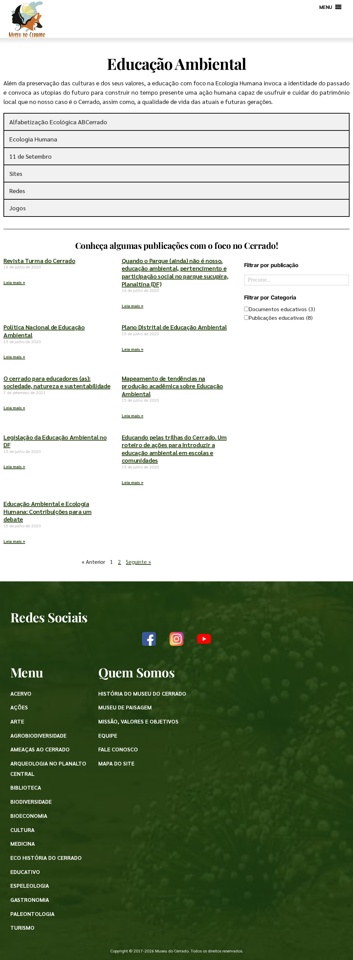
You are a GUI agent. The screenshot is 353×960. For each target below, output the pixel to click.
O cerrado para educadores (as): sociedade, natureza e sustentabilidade (56, 382)
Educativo (25, 871)
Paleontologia (32, 913)
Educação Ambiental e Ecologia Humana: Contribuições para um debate (47, 511)
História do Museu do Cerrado (142, 693)
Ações (19, 707)
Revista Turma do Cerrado (39, 260)
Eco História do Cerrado (46, 857)
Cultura (22, 829)
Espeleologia (29, 885)
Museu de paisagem (125, 707)
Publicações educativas (281, 317)
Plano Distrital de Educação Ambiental (174, 327)
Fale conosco (118, 749)
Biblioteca (25, 787)
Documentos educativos (282, 309)
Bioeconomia (28, 815)
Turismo (22, 927)
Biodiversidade (31, 801)
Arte (17, 721)
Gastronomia (29, 899)
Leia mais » (14, 282)
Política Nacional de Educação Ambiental (44, 331)
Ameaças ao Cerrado (40, 749)
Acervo (20, 693)
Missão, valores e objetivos (138, 721)
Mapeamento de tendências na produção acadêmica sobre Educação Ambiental (172, 386)
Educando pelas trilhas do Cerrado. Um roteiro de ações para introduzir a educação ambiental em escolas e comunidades (174, 448)
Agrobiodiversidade (38, 735)
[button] (325, 7)
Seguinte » (138, 561)
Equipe (107, 735)
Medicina (22, 843)
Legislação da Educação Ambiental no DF (55, 441)
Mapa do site (116, 763)
